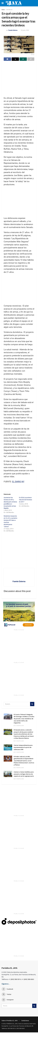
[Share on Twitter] (15, 59)
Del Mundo (9, 9)
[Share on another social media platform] (30, 59)
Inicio (3, 9)
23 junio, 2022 (25, 30)
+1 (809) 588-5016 (15, 979)
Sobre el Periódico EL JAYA (10, 1020)
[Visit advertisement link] (19, 615)
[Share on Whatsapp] (23, 59)
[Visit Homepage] (14, 3)
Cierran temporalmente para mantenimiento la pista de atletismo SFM (23, 747)
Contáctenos (25, 1020)
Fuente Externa (12, 30)
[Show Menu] (3, 3)
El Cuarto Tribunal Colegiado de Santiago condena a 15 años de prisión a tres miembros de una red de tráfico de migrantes (24, 719)
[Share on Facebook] (7, 59)
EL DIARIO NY (18, 481)
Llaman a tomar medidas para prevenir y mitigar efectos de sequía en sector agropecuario (24, 774)
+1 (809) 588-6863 (28, 979)
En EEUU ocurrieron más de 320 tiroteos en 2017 (25, 500)
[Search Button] (32, 704)
